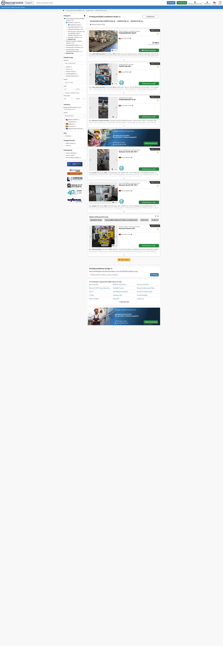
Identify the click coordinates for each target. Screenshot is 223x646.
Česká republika (73, 119)
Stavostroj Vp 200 (142, 284)
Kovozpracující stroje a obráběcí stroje (75, 19)
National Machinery (72, 76)
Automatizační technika (74, 47)
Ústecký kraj (72, 122)
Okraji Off (116, 299)
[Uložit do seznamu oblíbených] (158, 33)
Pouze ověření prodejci (73, 157)
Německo (71, 124)
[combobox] (75, 115)
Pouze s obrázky (71, 153)
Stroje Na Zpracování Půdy (145, 288)
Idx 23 (91, 292)
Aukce (68, 145)
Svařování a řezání (75, 37)
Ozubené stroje (74, 22)
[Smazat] (114, 21)
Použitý (68, 136)
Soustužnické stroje (75, 29)
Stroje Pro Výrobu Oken (144, 292)
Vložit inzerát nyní (151, 143)
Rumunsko (72, 126)
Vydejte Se (140, 299)
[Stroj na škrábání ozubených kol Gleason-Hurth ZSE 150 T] (103, 160)
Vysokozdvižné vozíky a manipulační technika (74, 50)
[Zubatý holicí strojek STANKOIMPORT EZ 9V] (103, 107)
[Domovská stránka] (63, 10)
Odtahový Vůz (117, 295)
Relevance (151, 17)
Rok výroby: (67, 95)
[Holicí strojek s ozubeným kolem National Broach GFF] (103, 236)
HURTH (69, 67)
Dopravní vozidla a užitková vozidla (74, 42)
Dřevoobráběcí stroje (74, 45)
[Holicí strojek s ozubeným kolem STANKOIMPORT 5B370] (103, 41)
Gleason (69, 69)
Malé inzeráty (71, 143)
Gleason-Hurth (71, 71)
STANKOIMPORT (71, 74)
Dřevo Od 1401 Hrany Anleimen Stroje (101, 288)
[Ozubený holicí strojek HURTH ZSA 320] (103, 74)
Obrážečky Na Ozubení (120, 292)
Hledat (171, 3)
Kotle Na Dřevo (94, 299)
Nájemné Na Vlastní (119, 284)
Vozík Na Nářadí (142, 295)
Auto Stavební (93, 284)
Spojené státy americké (76, 128)
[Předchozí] (90, 41)
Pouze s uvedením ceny (72, 93)
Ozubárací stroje (75, 25)
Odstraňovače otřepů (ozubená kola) (13, 7)
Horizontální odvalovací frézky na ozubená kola (121, 220)
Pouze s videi (70, 155)
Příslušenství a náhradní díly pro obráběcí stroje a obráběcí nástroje (76, 33)
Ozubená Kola (156, 220)
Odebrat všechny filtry (98, 24)
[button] (220, 2)
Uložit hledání (124, 260)
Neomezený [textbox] (69, 116)
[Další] (116, 41)
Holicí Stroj (144, 220)
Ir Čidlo (91, 295)
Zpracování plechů (75, 27)
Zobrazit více (124, 302)
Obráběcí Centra (118, 288)
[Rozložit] (123, 59)
